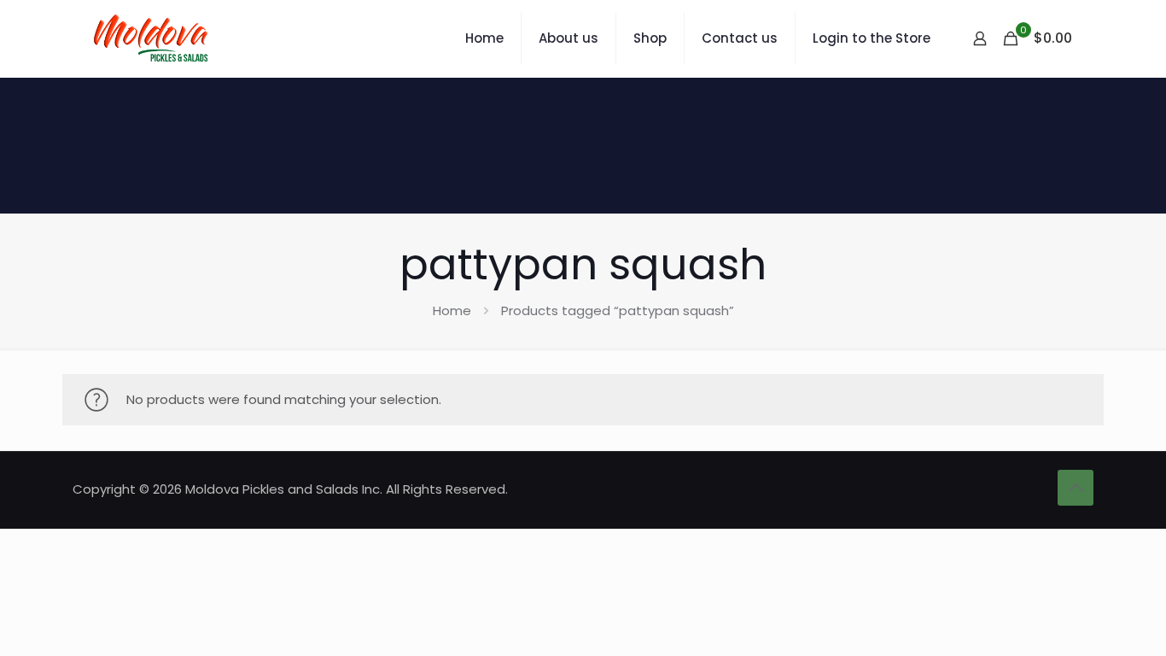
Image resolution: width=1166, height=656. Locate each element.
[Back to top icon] (1075, 488)
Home (452, 310)
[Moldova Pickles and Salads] (153, 38)
